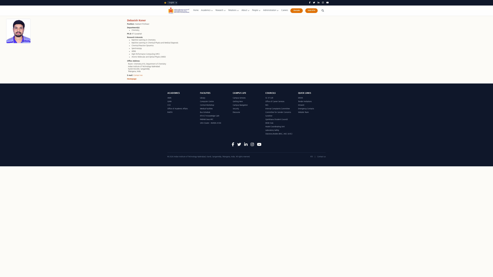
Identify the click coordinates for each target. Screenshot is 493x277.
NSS (266, 105)
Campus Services (239, 98)
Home (195, 10)
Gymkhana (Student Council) (276, 120)
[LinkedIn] (318, 2)
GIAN (169, 102)
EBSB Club (269, 123)
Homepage (131, 79)
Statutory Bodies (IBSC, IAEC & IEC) (278, 134)
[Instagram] (323, 2)
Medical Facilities (206, 109)
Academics (205, 10)
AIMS (169, 98)
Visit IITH (311, 11)
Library (202, 98)
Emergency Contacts (306, 109)
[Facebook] (309, 2)
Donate (296, 11)
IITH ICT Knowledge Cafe (209, 116)
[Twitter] (314, 2)
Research (219, 10)
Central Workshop (207, 105)
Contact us (321, 157)
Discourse (236, 112)
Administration (269, 10)
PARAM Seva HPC (206, 120)
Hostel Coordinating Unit (275, 127)
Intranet (301, 105)
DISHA (300, 98)
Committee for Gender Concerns (278, 112)
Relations (232, 10)
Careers (284, 10)
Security (236, 109)
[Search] (322, 10)
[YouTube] (327, 2)
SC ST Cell (269, 98)
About (244, 10)
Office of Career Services (274, 102)
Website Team (303, 112)
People (255, 10)
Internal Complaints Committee (277, 109)
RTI (311, 157)
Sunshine (268, 116)
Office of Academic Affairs (177, 109)
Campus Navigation (240, 105)
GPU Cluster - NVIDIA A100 (210, 123)
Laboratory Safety (272, 130)
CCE (169, 105)
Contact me (138, 75)
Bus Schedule (205, 112)
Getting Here (238, 102)
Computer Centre (207, 102)
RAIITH (169, 112)
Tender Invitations (305, 102)
